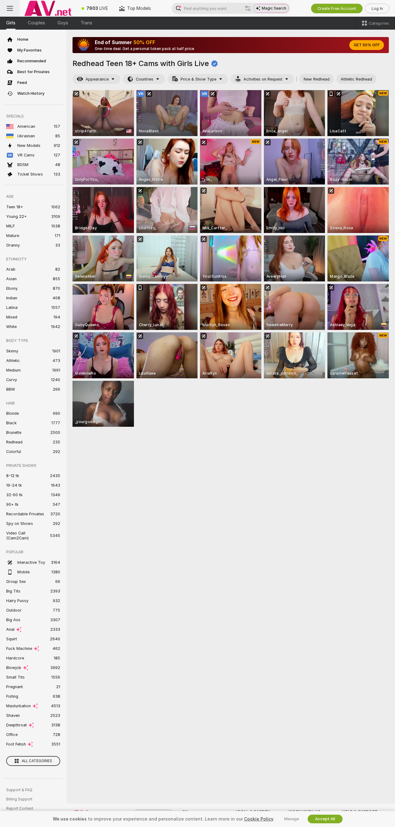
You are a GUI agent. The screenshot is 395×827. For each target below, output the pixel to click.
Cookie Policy (258, 819)
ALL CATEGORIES (37, 761)
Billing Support (19, 799)
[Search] (247, 8)
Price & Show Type (198, 79)
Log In (377, 8)
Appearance (97, 79)
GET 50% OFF (367, 45)
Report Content (19, 808)
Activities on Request (262, 79)
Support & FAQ (19, 790)
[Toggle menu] (10, 8)
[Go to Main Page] (48, 8)
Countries (144, 79)
